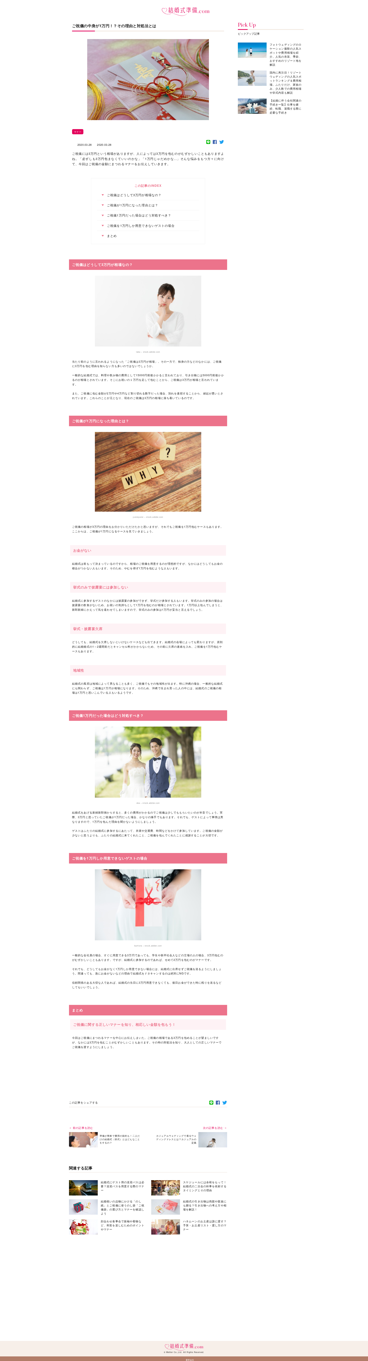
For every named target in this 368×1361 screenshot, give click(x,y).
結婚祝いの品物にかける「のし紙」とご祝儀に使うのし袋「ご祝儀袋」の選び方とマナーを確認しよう (122, 1207)
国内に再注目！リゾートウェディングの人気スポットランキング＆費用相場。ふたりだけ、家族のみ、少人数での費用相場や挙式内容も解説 (285, 82)
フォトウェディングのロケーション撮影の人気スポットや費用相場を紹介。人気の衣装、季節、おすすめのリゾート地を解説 (285, 54)
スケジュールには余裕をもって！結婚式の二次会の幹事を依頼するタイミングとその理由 (205, 1186)
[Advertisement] (148, 1063)
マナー (77, 131)
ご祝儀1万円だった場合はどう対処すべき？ (139, 215)
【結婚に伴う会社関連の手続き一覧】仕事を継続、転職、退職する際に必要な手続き (285, 106)
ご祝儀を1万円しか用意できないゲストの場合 (141, 226)
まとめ (112, 236)
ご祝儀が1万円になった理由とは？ (132, 205)
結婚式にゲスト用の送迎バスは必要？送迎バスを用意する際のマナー (122, 1186)
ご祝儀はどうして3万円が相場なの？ (134, 195)
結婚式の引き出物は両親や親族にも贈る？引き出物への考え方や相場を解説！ (205, 1205)
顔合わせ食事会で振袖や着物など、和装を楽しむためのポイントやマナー (122, 1225)
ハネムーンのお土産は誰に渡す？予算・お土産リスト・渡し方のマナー (205, 1225)
